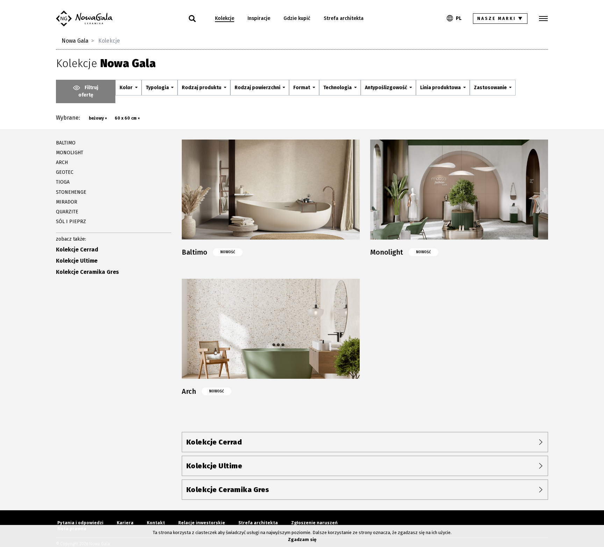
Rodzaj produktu (202, 88)
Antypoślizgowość (386, 88)
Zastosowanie (491, 88)
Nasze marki (500, 18)
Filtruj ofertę (88, 91)
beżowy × (98, 118)
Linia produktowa (441, 88)
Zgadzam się (302, 539)
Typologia (158, 88)
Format (302, 88)
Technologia (338, 88)
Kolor (127, 88)
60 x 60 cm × (127, 118)
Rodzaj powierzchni (258, 88)
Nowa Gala (75, 40)
